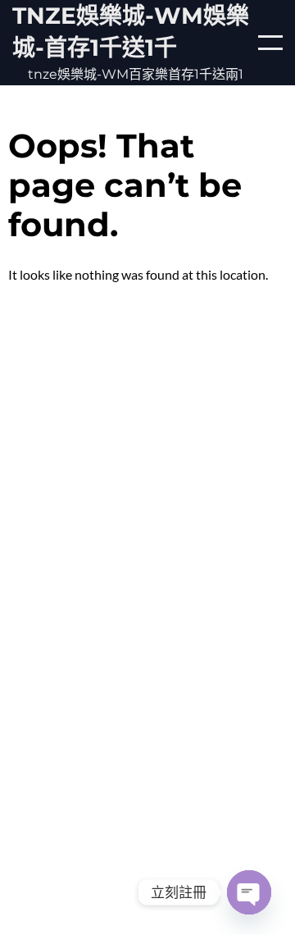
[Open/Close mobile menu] (270, 42)
